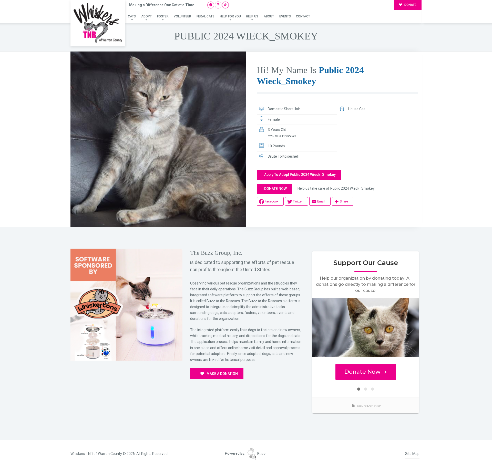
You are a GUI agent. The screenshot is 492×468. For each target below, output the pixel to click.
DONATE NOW (275, 189)
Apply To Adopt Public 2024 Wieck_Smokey (300, 174)
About (269, 16)
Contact (303, 16)
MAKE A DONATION (222, 374)
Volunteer (182, 16)
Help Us (252, 16)
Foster (163, 16)
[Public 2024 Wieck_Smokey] (158, 139)
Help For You (230, 16)
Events (285, 16)
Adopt (146, 16)
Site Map (412, 454)
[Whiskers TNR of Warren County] (98, 23)
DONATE (410, 5)
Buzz (261, 454)
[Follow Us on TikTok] (225, 5)
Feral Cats (205, 16)
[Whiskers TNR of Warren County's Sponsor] (126, 304)
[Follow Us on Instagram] (218, 5)
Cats (132, 16)
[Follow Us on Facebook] (210, 5)
